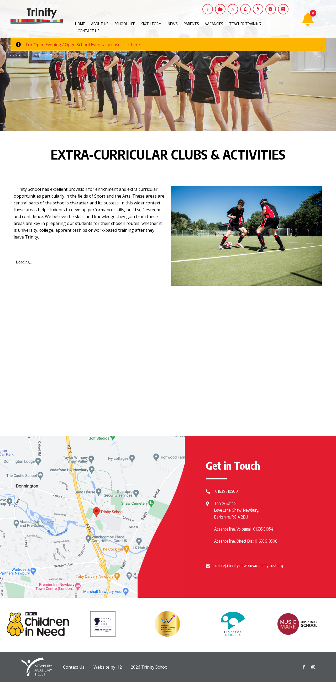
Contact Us (74, 667)
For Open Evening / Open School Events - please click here (83, 44)
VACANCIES (214, 23)
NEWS (172, 23)
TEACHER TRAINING (245, 23)
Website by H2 (107, 667)
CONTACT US (88, 30)
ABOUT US (99, 23)
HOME (80, 23)
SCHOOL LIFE (124, 23)
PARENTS (191, 23)
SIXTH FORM (151, 23)
